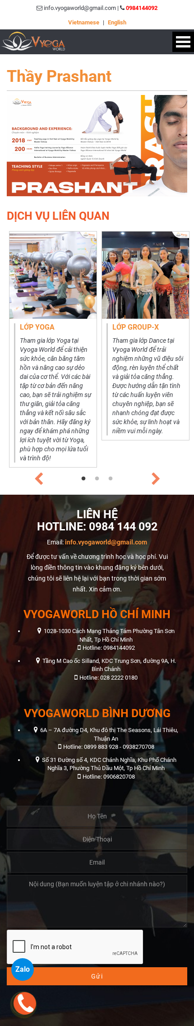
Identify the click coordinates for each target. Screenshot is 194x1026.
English (117, 22)
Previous (38, 476)
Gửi (97, 976)
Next (155, 476)
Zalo (22, 969)
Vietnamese (83, 22)
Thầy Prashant (59, 76)
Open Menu (183, 42)
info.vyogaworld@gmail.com (106, 542)
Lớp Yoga (37, 327)
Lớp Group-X (135, 327)
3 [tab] (110, 478)
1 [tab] (83, 478)
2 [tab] (97, 478)
